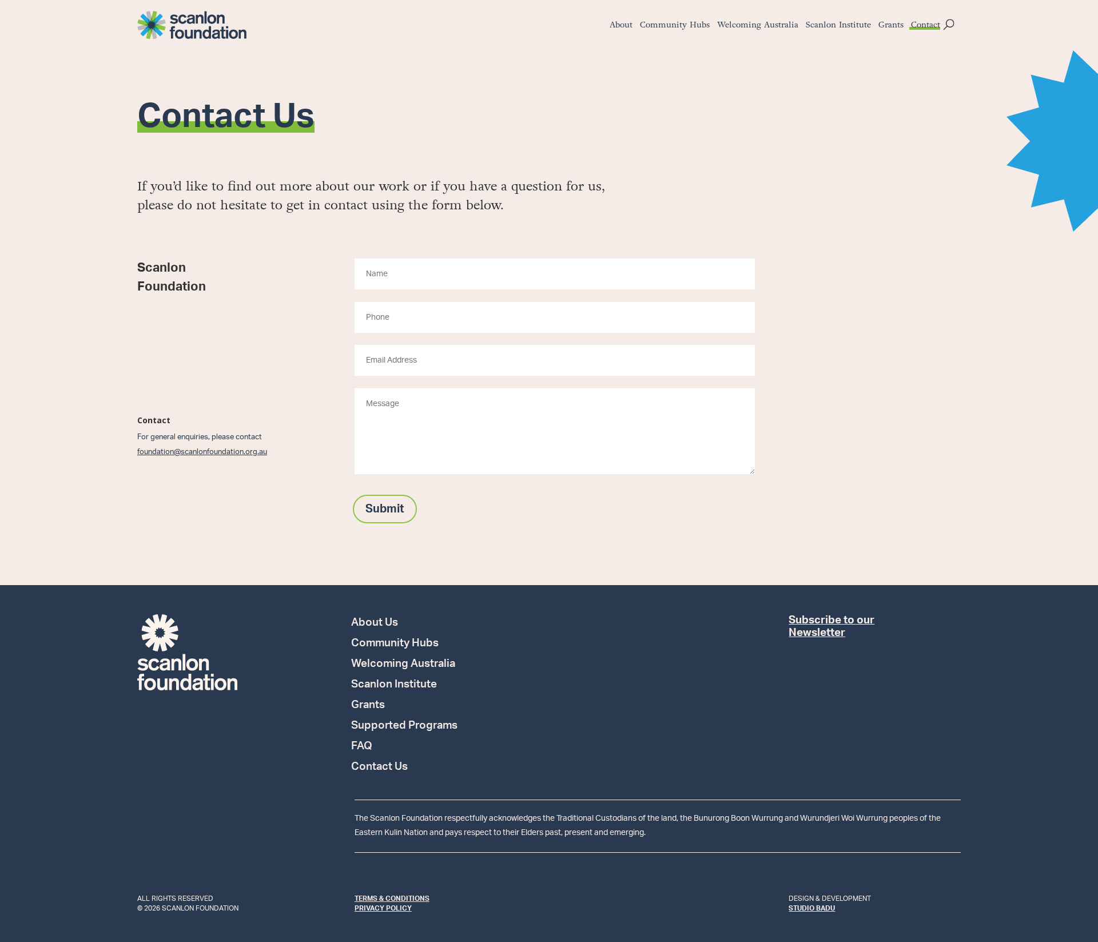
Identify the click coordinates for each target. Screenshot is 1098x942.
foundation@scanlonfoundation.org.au (202, 451)
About (621, 26)
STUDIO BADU (812, 908)
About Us (374, 623)
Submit (384, 509)
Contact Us (379, 767)
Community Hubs (675, 26)
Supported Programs (404, 726)
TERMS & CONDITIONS (392, 898)
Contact (925, 26)
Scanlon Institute (838, 26)
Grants (891, 26)
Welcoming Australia (757, 26)
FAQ (361, 747)
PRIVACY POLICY (383, 908)
